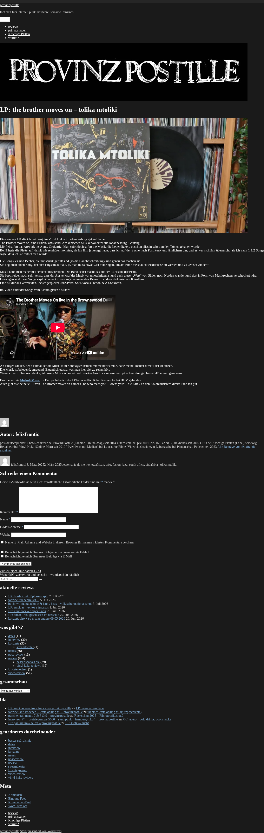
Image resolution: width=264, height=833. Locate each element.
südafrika (152, 464)
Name (5, 519)
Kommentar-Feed (19, 802)
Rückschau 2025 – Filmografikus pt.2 (98, 715)
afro (108, 464)
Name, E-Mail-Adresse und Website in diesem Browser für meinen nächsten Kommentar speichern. (69, 542)
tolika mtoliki (168, 464)
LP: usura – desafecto (90, 708)
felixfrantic (18, 464)
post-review (16, 654)
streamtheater (25, 647)
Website (5, 534)
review (90, 464)
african (99, 464)
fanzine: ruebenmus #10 (23, 600)
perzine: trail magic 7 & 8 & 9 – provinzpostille (39, 715)
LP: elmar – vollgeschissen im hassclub (33, 615)
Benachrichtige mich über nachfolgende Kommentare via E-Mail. (47, 552)
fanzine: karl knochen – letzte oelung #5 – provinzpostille (45, 712)
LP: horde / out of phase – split (28, 596)
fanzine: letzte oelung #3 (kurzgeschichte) (114, 712)
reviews (13, 26)
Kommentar (9, 512)
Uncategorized (17, 669)
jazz (124, 464)
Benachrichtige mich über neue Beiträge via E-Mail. (39, 556)
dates (11, 636)
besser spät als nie (73, 464)
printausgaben (17, 30)
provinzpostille (9, 5)
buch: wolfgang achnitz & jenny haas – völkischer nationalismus (50, 603)
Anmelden (15, 795)
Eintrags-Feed (17, 798)
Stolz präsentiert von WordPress (40, 831)
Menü (5, 19)
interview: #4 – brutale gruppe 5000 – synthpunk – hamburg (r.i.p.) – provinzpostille (63, 719)
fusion (117, 464)
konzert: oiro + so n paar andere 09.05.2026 (36, 618)
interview (14, 639)
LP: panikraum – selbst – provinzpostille (34, 723)
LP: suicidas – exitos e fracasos (28, 607)
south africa (136, 464)
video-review (16, 673)
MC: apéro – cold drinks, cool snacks (147, 719)
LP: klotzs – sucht (77, 723)
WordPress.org (17, 806)
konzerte (13, 643)
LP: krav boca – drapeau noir (27, 611)
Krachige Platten (19, 34)
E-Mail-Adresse (11, 527)
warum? (13, 38)
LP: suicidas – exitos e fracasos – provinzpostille (39, 708)
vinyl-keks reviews (28, 665)
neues (12, 651)
